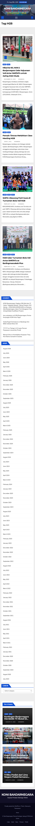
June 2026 (6, 357)
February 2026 (7, 376)
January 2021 (7, 652)
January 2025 (7, 434)
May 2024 (6, 471)
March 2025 (6, 425)
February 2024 (7, 484)
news (4, 64)
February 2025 (7, 430)
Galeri (12, 822)
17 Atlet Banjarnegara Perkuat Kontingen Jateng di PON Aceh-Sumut (17, 817)
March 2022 (6, 588)
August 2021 (7, 620)
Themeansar (17, 808)
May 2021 (6, 633)
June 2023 (6, 520)
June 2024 (6, 466)
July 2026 (6, 353)
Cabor (4, 132)
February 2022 (7, 593)
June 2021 (6, 629)
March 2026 (6, 371)
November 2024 (8, 443)
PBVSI (8, 64)
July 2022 (6, 570)
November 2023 (8, 498)
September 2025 (8, 398)
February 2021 (7, 647)
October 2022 (7, 557)
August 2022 (7, 566)
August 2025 (7, 403)
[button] (29, 17)
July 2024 (6, 462)
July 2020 (6, 679)
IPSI (5, 772)
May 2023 (6, 525)
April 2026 (6, 367)
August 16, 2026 (11, 741)
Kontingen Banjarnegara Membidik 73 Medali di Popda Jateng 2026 (16, 718)
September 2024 (8, 452)
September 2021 (8, 615)
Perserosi (7, 752)
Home (17, 812)
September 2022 (8, 561)
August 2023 (7, 511)
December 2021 (8, 602)
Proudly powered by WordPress (12, 806)
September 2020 (8, 670)
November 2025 (8, 389)
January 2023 (7, 543)
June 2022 (6, 575)
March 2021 (6, 642)
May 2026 (6, 362)
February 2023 (7, 538)
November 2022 (8, 552)
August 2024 (7, 457)
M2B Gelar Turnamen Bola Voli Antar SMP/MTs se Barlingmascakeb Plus (16, 260)
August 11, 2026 (11, 760)
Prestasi (22, 822)
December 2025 (8, 385)
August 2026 (7, 348)
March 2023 (6, 534)
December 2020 (8, 656)
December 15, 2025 (10, 79)
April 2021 (6, 638)
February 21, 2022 (10, 266)
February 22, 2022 (10, 204)
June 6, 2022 (8, 141)
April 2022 (6, 584)
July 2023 (6, 516)
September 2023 (8, 507)
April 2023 (6, 529)
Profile (26, 822)
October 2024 (7, 448)
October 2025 (7, 394)
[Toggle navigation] (16, 17)
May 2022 (6, 579)
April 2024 (6, 475)
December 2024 (8, 439)
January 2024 (7, 489)
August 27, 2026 (11, 722)
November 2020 (8, 661)
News (16, 822)
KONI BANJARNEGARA (17, 8)
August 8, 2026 (10, 780)
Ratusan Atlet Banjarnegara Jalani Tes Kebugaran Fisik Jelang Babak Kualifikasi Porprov (17, 309)
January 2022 (7, 597)
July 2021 (6, 624)
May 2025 (6, 416)
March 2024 (6, 480)
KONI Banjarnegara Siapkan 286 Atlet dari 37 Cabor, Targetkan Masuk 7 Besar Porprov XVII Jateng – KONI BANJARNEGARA (17, 305)
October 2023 (7, 502)
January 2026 (7, 380)
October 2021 (7, 611)
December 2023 (8, 493)
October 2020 (7, 665)
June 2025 (6, 412)
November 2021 (8, 606)
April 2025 (6, 421)
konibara (21, 79)
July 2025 (6, 407)
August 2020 (7, 674)
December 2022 (8, 547)
